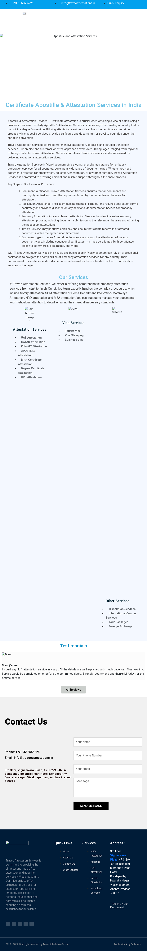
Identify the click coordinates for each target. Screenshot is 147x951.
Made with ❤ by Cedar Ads (127, 944)
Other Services (117, 601)
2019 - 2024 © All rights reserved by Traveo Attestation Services (37, 944)
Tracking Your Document (119, 905)
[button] (91, 22)
